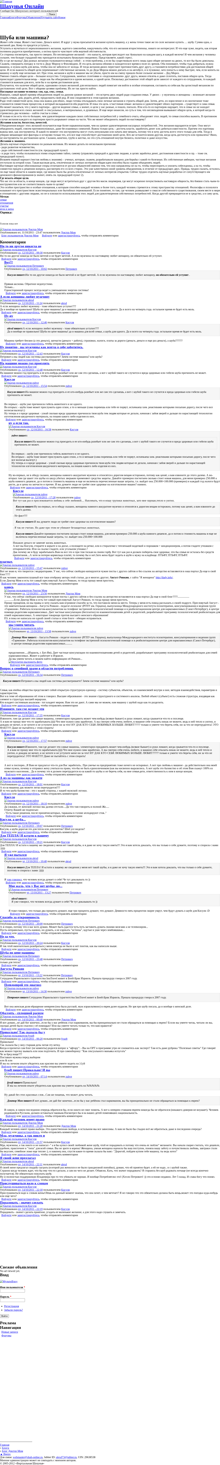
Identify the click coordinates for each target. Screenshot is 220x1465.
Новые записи (9, 1331)
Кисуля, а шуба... (13, 819)
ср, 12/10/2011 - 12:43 (30, 353)
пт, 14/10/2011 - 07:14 (34, 1076)
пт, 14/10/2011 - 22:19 (30, 1209)
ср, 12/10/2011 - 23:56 (34, 593)
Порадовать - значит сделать (21, 1202)
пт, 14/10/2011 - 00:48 (30, 1019)
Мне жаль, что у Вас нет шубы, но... (35, 886)
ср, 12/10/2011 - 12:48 (30, 369)
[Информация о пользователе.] (21, 229)
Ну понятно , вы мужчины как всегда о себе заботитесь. (41, 347)
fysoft (64, 1038)
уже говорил (14, 879)
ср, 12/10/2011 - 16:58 (39, 429)
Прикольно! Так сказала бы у (22, 1032)
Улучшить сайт (49, 17)
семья (3, 199)
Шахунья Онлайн (22, 6)
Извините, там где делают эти (22, 709)
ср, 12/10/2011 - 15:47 (30, 568)
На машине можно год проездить (25, 363)
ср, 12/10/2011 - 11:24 (30, 303)
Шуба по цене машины (17, 952)
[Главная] (6, 1)
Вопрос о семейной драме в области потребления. (37, 668)
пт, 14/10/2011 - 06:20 (30, 1038)
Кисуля (65, 252)
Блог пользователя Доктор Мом (19, 235)
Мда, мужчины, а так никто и (22, 1135)
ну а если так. (19, 423)
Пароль (5, 1296)
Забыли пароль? (13, 1309)
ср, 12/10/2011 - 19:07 (30, 825)
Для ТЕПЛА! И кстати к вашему (24, 835)
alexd (64, 303)
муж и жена (7, 208)
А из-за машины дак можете (21, 778)
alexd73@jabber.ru (66, 1457)
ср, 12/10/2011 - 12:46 (34, 322)
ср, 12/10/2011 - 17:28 (43, 497)
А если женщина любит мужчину (25, 296)
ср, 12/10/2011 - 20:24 (30, 943)
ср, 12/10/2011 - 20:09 (30, 923)
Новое (61, 17)
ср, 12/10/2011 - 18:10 (34, 803)
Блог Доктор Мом (12, 1451)
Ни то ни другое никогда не (20, 246)
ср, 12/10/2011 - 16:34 (30, 674)
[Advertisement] (110, 26)
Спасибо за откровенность (20, 917)
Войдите (47, 235)
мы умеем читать (21, 625)
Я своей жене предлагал (18, 1158)
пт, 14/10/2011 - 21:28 (30, 1125)
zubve (68, 385)
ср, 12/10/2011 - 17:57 (34, 740)
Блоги (12, 17)
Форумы (21, 17)
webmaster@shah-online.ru (28, 1457)
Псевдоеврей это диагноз (22, 985)
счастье (4, 205)
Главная (4, 17)
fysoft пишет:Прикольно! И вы (27, 1070)
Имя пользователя (12, 1287)
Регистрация (11, 1306)
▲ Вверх (5, 1454)
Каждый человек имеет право (22, 1119)
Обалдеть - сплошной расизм (21, 1013)
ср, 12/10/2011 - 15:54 (34, 385)
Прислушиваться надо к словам (24, 1183)
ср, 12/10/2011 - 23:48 (30, 959)
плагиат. (6, 561)
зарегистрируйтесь (69, 235)
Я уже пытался (15, 855)
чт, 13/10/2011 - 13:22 (30, 975)
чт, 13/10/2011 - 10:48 (34, 861)
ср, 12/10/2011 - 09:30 (30, 252)
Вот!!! (8, 262)
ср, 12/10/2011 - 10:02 (34, 268)
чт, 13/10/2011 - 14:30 (34, 991)
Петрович (71, 268)
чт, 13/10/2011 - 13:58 (39, 631)
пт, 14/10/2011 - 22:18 (30, 1189)
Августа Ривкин (12, 969)
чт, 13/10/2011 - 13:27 (39, 892)
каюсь (9, 587)
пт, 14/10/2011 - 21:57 (30, 1142)
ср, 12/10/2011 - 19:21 (30, 842)
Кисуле (9, 379)
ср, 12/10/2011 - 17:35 (30, 715)
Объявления (33, 17)
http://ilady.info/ (164, 577)
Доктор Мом (68, 232)
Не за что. (7, 936)
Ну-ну (8, 316)
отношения (6, 202)
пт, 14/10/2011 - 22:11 (30, 1164)
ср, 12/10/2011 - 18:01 (30, 784)
